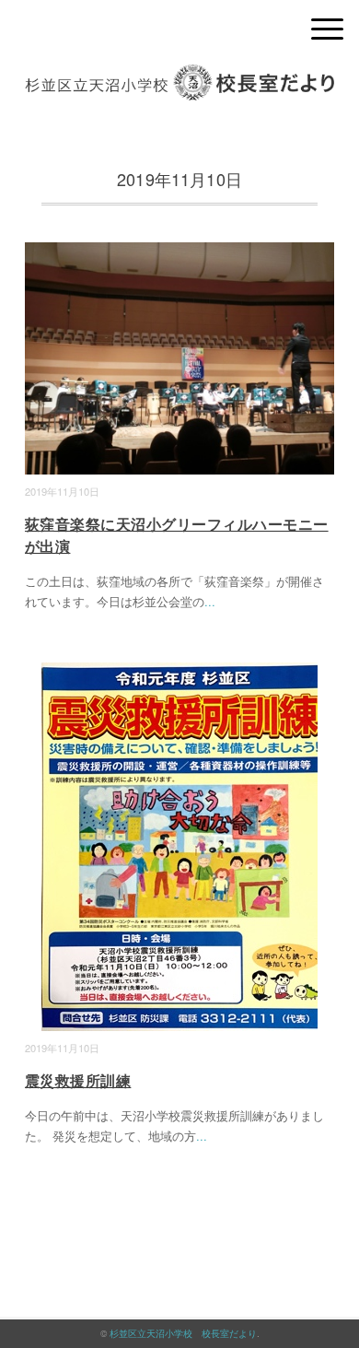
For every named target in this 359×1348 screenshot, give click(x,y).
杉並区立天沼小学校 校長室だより (183, 1333)
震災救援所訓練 (78, 1080)
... (209, 601)
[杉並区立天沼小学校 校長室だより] (179, 77)
